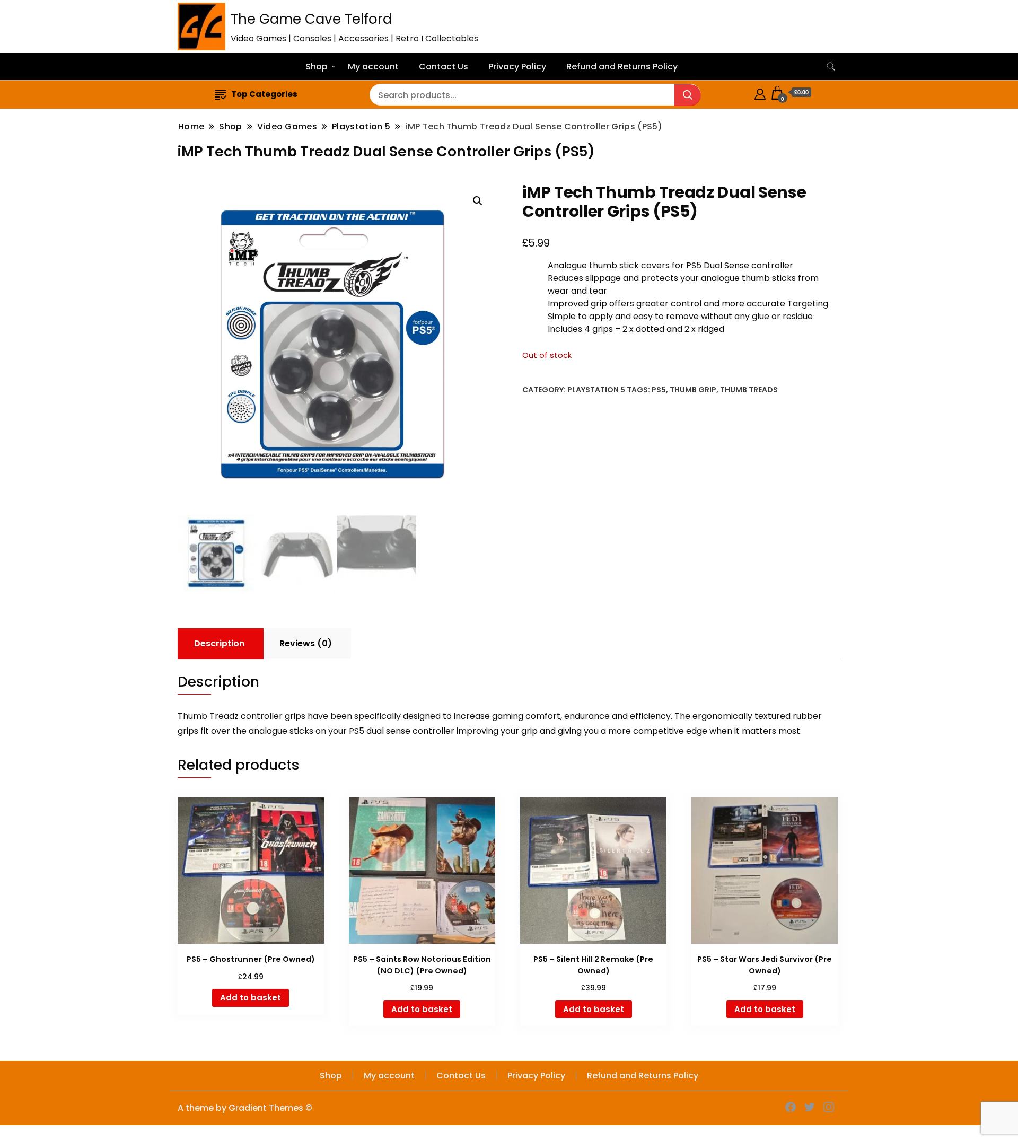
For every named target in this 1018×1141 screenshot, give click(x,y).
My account (373, 66)
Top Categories (264, 94)
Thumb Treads (749, 389)
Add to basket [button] (250, 997)
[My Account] (760, 92)
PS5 (659, 389)
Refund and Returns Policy (622, 66)
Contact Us (443, 66)
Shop (316, 66)
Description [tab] (219, 643)
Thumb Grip (693, 389)
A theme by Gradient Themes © (245, 1108)
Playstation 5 (596, 389)
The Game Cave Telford (311, 19)
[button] (477, 200)
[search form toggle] (830, 66)
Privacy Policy (517, 66)
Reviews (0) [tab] (305, 643)
